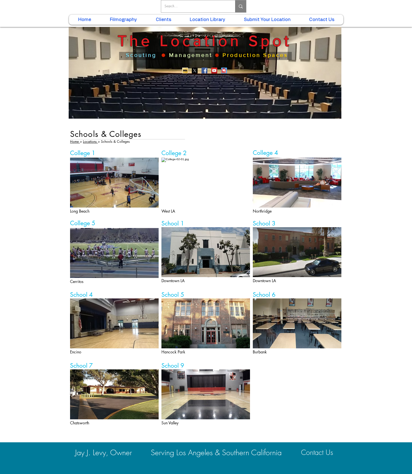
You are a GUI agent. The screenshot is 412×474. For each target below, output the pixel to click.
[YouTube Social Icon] (214, 70)
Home (75, 141)
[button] (114, 183)
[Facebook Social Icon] (204, 70)
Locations (90, 141)
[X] (195, 70)
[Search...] (240, 6)
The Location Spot (205, 40)
